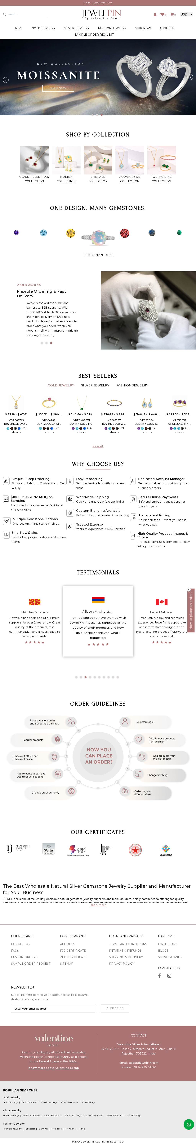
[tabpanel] (98, 77)
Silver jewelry (76, 28)
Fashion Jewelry (132, 385)
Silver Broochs (52, 1115)
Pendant (70, 1128)
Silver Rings (134, 1115)
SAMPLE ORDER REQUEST (94, 34)
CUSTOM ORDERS (24, 957)
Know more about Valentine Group (53, 1068)
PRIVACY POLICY (121, 963)
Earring (43, 1128)
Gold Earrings (49, 1102)
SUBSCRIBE (115, 1008)
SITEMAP (67, 963)
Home (18, 28)
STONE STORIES (170, 957)
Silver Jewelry (95, 385)
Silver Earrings (73, 1115)
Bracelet (30, 1128)
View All (97, 446)
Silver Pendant (115, 1115)
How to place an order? (191, 611)
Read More (98, 905)
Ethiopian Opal (99, 255)
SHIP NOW (143, 28)
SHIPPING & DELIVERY (126, 957)
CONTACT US (20, 944)
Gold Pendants (69, 1102)
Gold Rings (88, 1102)
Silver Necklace (94, 1115)
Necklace (56, 1128)
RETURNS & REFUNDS (125, 950)
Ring (82, 1128)
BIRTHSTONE (168, 944)
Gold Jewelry (61, 385)
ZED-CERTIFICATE (73, 957)
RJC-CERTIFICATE (73, 950)
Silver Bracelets (31, 1115)
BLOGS (163, 950)
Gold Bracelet (30, 1102)
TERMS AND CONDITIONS (128, 944)
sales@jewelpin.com (143, 1062)
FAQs (15, 950)
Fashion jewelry (112, 28)
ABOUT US (166, 28)
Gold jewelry (44, 28)
